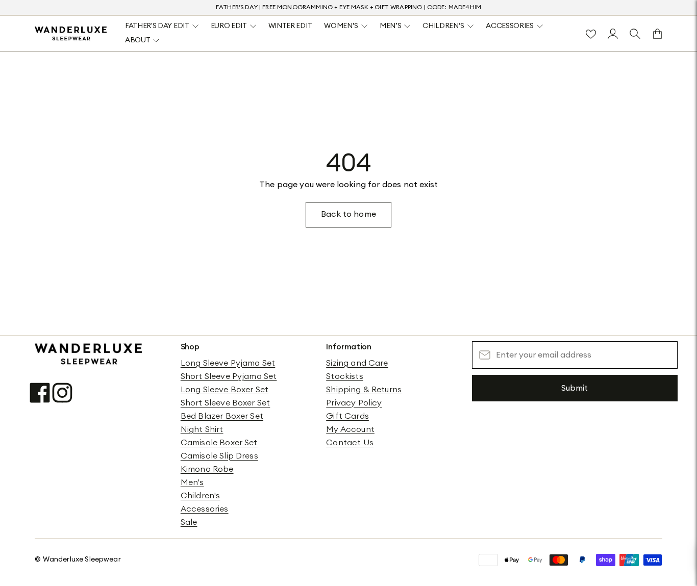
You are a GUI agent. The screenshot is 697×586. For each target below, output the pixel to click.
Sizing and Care (357, 363)
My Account (350, 429)
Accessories (205, 509)
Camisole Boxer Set (219, 443)
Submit (574, 388)
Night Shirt (202, 429)
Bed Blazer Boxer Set (222, 416)
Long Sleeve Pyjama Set (228, 363)
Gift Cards (347, 416)
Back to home (348, 214)
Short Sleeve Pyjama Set (229, 376)
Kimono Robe (207, 469)
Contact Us (350, 443)
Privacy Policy (354, 403)
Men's (192, 482)
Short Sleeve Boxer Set (225, 403)
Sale (189, 522)
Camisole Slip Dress (219, 456)
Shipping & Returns (364, 390)
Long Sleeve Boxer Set (224, 390)
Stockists (344, 376)
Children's (200, 496)
